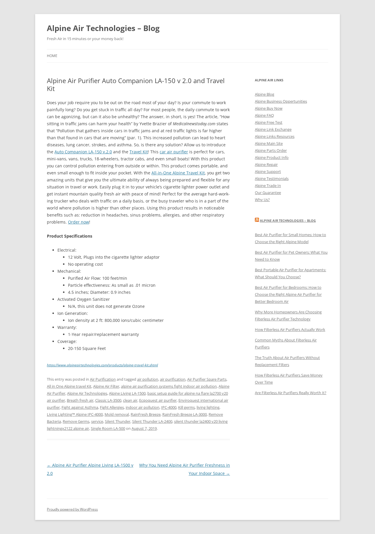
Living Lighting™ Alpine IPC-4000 (75, 414)
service (97, 421)
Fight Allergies (112, 407)
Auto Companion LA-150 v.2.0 (83, 151)
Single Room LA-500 (108, 428)
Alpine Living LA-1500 (127, 393)
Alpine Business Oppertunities (281, 101)
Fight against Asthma (80, 407)
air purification (172, 379)
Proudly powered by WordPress (72, 509)
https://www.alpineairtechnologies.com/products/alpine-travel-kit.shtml (102, 365)
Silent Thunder (117, 421)
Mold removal (117, 414)
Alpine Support (268, 171)
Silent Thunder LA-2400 (152, 421)
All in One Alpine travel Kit (69, 386)
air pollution (147, 379)
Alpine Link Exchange (273, 129)
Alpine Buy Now (268, 108)
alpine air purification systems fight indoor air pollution (169, 386)
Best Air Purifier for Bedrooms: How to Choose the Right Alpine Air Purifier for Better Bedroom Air (288, 294)
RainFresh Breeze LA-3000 (184, 414)
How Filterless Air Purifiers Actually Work (290, 329)
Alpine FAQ (264, 115)
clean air (130, 400)
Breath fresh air (80, 400)
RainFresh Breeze (146, 414)
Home (52, 55)
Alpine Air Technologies (87, 393)
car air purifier (174, 151)
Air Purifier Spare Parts (206, 379)
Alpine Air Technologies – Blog (103, 28)
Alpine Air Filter (106, 386)
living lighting (208, 407)
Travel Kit (138, 151)
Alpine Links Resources (274, 136)
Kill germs (186, 407)
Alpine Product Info (272, 157)
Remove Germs (76, 421)
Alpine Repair (266, 164)
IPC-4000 (168, 407)
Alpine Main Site (269, 143)
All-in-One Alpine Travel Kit (178, 173)
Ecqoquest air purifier (158, 400)
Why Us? (262, 199)
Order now (78, 222)
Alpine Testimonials (272, 178)
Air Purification (103, 379)
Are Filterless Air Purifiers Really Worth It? (290, 392)
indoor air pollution (142, 407)
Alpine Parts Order (271, 150)
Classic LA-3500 (108, 400)
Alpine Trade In (268, 185)
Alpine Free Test (268, 122)
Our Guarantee (268, 192)
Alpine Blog (264, 94)
